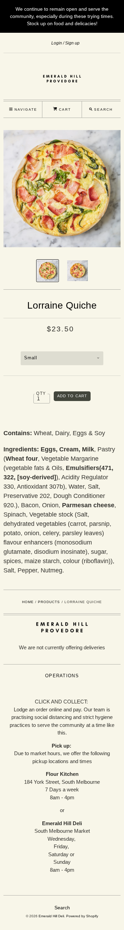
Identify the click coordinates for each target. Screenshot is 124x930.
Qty (41, 393)
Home (28, 602)
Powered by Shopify (82, 916)
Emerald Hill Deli (51, 916)
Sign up (72, 43)
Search (62, 907)
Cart (64, 109)
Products (49, 602)
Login (56, 43)
